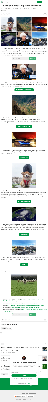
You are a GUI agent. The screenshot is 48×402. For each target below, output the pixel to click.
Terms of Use (30, 378)
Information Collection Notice (23, 379)
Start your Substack (20, 396)
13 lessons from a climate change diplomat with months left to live (23, 303)
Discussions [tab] (10, 344)
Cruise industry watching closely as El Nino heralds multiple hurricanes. (16, 350)
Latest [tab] (5, 344)
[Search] (45, 344)
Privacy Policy (33, 379)
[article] (24, 351)
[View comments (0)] (5, 13)
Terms (27, 393)
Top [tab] (2, 344)
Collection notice (32, 393)
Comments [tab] (4, 328)
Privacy (23, 393)
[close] (36, 357)
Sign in (44, 2)
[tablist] (6, 328)
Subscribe (39, 2)
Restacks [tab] (9, 328)
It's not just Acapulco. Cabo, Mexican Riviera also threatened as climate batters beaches (20, 348)
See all (3, 374)
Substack (18, 399)
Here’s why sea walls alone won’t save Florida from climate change (25, 307)
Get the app (30, 396)
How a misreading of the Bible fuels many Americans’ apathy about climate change (25, 305)
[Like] (2, 13)
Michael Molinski (11, 352)
